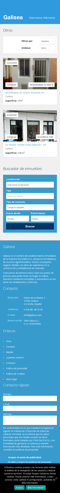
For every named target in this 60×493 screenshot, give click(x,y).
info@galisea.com (33, 315)
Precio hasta (38, 213)
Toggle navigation (5, 7)
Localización (13, 179)
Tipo (8, 190)
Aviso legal (11, 379)
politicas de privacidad (40, 461)
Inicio (8, 341)
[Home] (29, 16)
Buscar (30, 226)
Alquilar (9, 352)
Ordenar (26, 47)
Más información (36, 487)
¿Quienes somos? (15, 357)
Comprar (10, 346)
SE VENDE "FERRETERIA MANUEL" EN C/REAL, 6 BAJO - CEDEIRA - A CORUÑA (26, 145)
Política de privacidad (16, 368)
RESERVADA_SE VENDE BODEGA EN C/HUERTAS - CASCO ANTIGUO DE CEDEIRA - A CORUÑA (29, 93)
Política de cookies (15, 373)
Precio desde (13, 213)
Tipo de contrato (15, 201)
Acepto (19, 487)
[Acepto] (56, 478)
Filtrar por (27, 40)
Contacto (10, 362)
